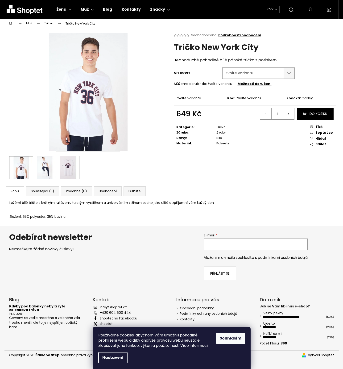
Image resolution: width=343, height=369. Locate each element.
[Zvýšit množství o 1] (288, 113)
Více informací (194, 345)
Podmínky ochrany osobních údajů (208, 313)
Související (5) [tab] (42, 191)
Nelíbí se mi (272, 333)
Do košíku (318, 113)
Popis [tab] (15, 191)
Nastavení (113, 357)
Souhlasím (230, 338)
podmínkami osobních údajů (283, 257)
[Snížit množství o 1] (266, 113)
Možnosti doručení (255, 83)
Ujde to (269, 323)
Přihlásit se (220, 273)
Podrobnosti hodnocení (239, 35)
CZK (271, 9)
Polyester (223, 143)
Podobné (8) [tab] (76, 191)
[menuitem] (64, 9)
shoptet (106, 323)
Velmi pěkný (273, 313)
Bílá (219, 138)
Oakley (307, 98)
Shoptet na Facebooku (118, 318)
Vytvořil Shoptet (321, 355)
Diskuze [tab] (134, 191)
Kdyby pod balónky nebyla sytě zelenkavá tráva (37, 308)
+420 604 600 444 (115, 312)
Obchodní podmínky (197, 308)
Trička (221, 127)
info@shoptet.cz (113, 307)
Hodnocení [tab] (108, 191)
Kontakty (187, 319)
